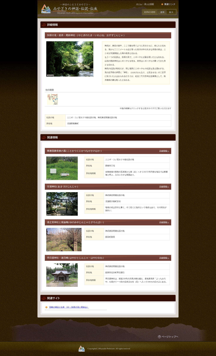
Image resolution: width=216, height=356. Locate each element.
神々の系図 (149, 4)
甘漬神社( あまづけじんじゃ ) (62, 186)
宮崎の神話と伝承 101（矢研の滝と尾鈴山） (69, 307)
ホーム (139, 4)
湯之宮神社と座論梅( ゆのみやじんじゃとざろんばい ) (75, 222)
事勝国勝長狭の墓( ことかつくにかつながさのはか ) (74, 151)
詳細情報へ (164, 151)
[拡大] (171, 12)
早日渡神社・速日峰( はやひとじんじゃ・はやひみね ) (75, 258)
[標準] (162, 12)
